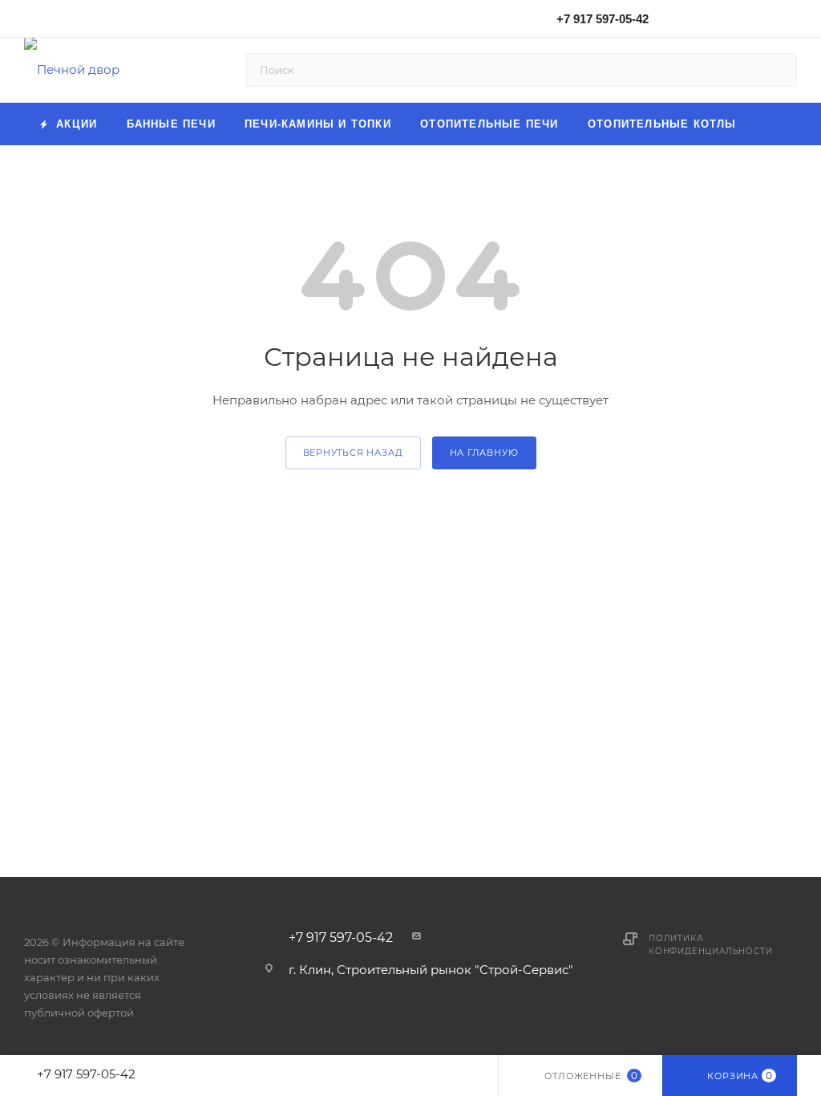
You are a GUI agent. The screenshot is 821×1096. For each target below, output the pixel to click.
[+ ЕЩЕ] (774, 124)
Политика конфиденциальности (710, 944)
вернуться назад (353, 452)
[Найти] (777, 70)
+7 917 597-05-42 (602, 19)
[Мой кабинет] (790, 21)
